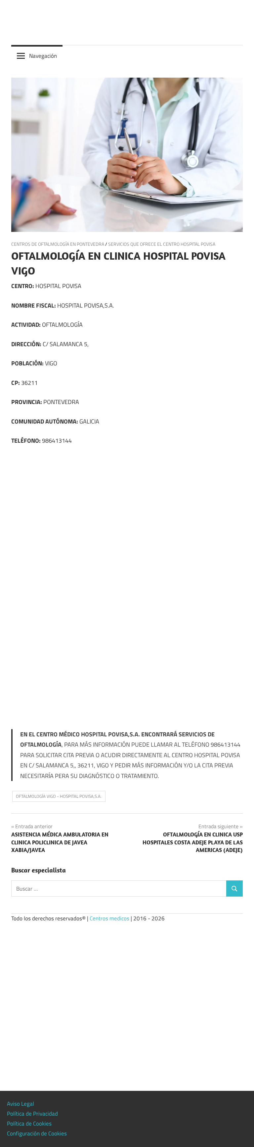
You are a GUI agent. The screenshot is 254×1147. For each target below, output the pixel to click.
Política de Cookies (29, 1123)
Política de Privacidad (32, 1113)
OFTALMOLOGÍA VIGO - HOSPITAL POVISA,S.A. (59, 796)
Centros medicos (109, 918)
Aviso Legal (20, 1103)
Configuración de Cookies (37, 1133)
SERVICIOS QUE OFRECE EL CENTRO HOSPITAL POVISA (161, 243)
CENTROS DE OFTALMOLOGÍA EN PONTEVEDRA (57, 243)
